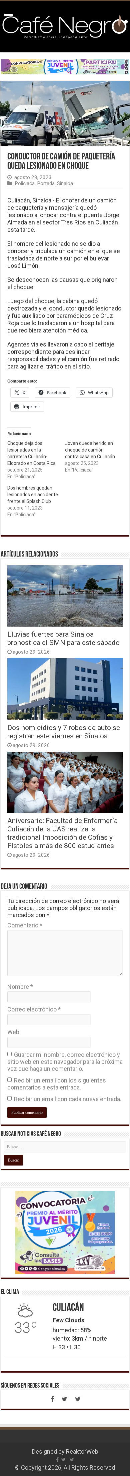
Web (13, 1031)
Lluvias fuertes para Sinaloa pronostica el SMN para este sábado (63, 638)
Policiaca (25, 183)
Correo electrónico (34, 1009)
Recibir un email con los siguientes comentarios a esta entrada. (56, 1084)
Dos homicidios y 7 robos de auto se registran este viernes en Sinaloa (63, 731)
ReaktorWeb (82, 1451)
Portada (46, 183)
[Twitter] (64, 1399)
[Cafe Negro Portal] (65, 25)
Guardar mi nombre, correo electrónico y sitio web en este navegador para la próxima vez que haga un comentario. (65, 1061)
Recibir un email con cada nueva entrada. (67, 1098)
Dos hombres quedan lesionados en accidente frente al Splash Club (32, 494)
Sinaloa (65, 183)
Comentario (24, 925)
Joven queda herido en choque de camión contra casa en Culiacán (90, 450)
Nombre (20, 986)
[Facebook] (52, 1399)
